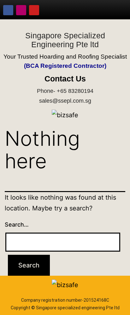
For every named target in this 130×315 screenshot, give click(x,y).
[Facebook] (8, 10)
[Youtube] (34, 10)
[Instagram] (21, 10)
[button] (116, 10)
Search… (17, 224)
